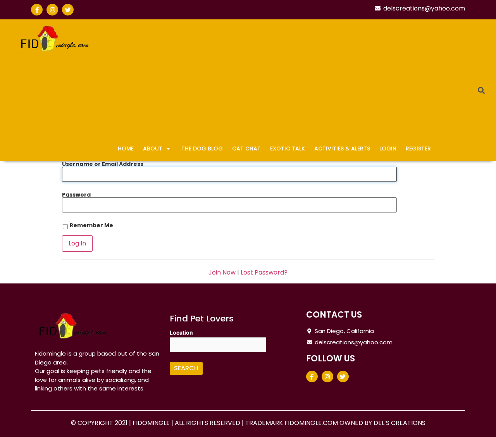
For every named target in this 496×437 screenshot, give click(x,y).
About (152, 148)
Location (181, 332)
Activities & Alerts (342, 148)
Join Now (222, 272)
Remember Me (91, 226)
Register (418, 148)
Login (387, 148)
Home (126, 148)
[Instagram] (52, 10)
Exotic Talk (287, 148)
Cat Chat (246, 148)
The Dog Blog (202, 148)
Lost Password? (264, 272)
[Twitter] (68, 10)
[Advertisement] (287, 81)
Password (76, 194)
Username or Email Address (102, 164)
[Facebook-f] (37, 10)
